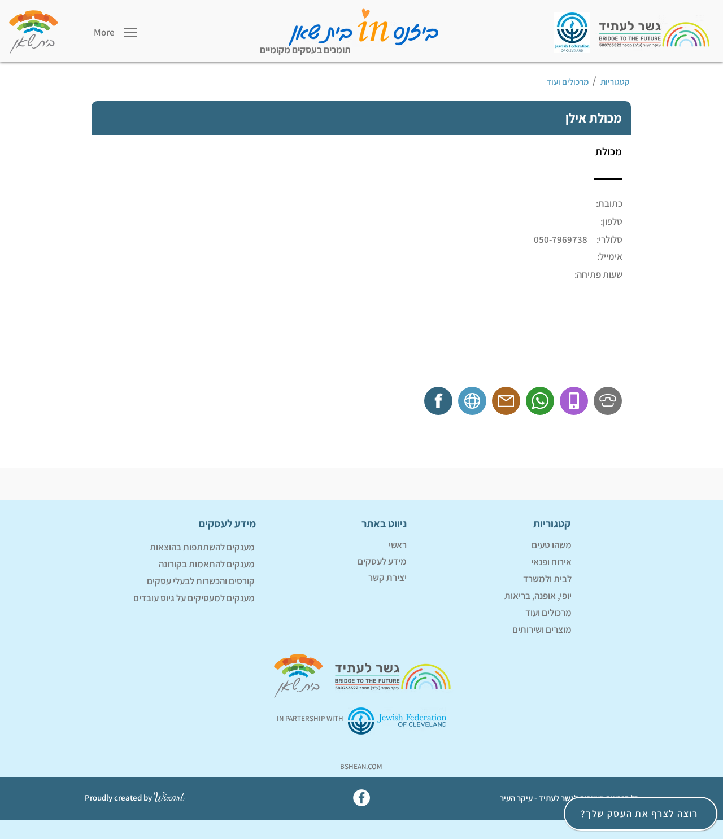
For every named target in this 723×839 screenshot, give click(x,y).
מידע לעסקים (382, 561)
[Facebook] (361, 797)
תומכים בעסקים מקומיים (305, 49)
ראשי (398, 545)
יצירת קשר (387, 577)
